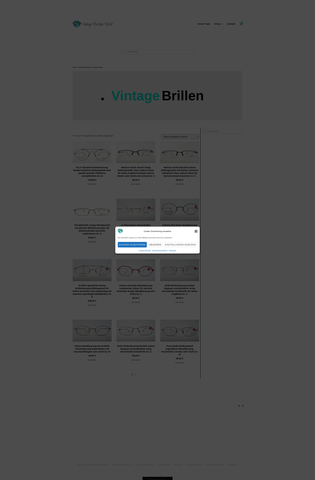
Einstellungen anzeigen (180, 245)
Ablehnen (155, 245)
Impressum (172, 250)
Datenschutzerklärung (160, 250)
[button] (196, 231)
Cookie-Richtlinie (145, 250)
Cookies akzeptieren (132, 245)
